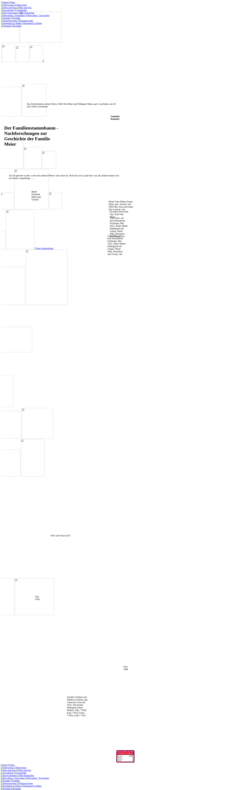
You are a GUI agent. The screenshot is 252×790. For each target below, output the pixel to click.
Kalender (115, 119)
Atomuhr (115, 116)
